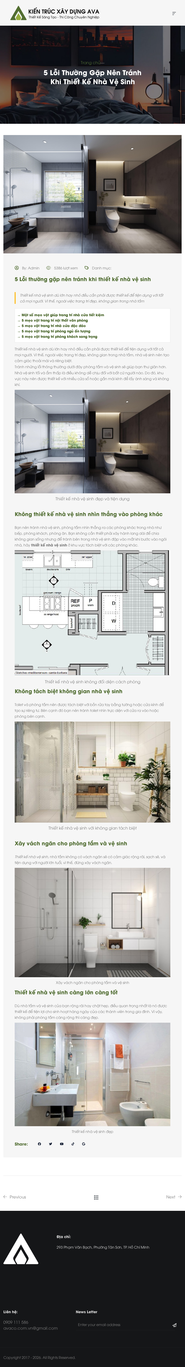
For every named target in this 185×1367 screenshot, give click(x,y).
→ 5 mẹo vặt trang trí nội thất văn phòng (52, 320)
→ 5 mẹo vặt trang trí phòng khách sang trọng (57, 336)
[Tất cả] (96, 1197)
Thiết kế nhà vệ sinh (31, 348)
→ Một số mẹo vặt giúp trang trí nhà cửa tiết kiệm (60, 314)
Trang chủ (90, 62)
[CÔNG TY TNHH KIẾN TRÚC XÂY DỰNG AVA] (54, 13)
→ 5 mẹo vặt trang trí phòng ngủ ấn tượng (53, 330)
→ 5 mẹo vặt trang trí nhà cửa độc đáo (51, 325)
